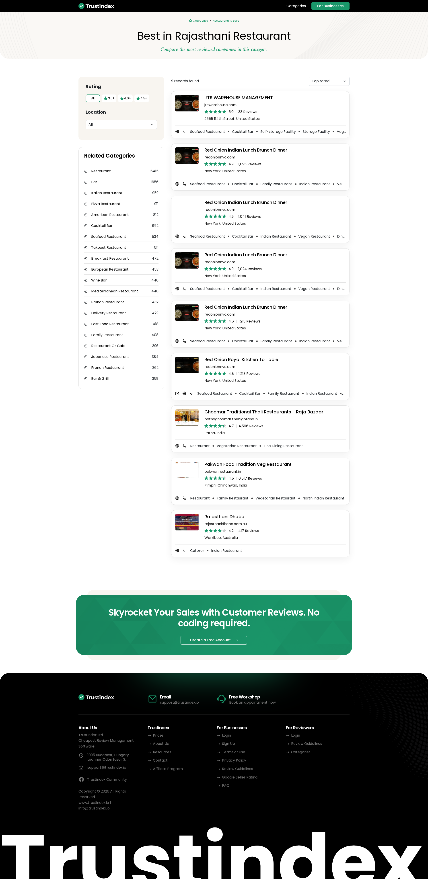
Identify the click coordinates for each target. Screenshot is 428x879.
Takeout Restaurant (108, 247)
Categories (296, 6)
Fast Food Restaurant (110, 324)
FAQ (225, 785)
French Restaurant (107, 368)
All (93, 98)
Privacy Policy (234, 760)
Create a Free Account (210, 640)
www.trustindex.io (93, 802)
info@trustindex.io (94, 808)
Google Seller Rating (239, 777)
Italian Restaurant (106, 193)
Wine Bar (99, 280)
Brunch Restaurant (107, 302)
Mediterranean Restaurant (114, 291)
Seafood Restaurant (108, 236)
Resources (162, 752)
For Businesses (330, 5)
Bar (94, 182)
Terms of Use (233, 752)
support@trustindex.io (179, 702)
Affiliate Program (168, 768)
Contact (160, 760)
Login (226, 735)
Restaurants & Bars (226, 20)
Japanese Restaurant (110, 357)
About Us (161, 743)
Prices (158, 735)
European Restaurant (110, 269)
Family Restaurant (107, 335)
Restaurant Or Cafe (108, 346)
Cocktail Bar (102, 226)
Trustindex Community (107, 779)
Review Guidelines (237, 768)
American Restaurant (110, 215)
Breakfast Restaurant (110, 258)
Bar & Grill (100, 378)
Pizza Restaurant (105, 204)
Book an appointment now (252, 702)
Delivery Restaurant (108, 313)
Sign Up (228, 743)
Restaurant (101, 171)
